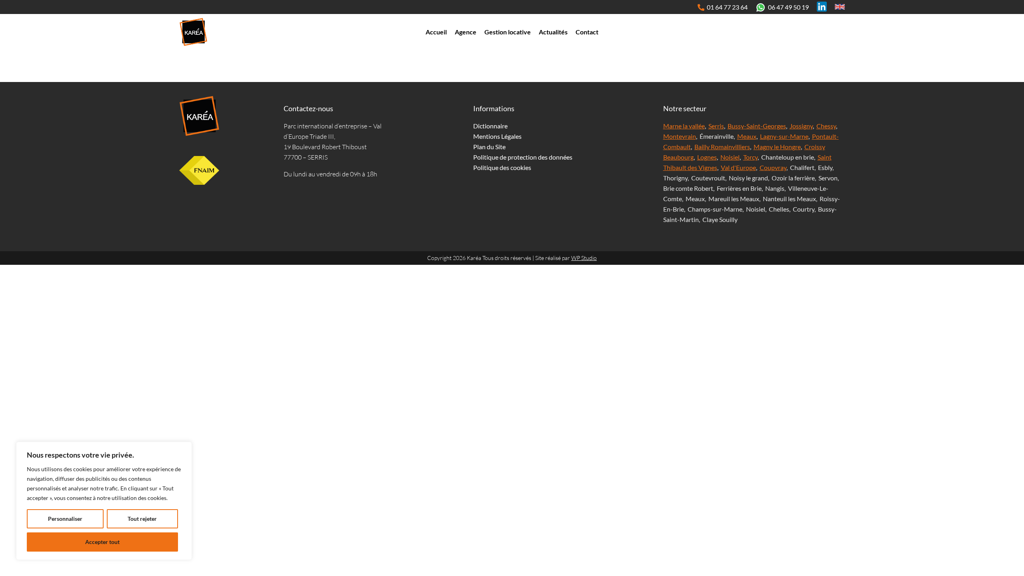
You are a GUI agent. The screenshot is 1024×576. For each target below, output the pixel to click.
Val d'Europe (738, 167)
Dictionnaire (490, 126)
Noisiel (730, 157)
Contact (587, 32)
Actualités (553, 32)
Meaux (746, 136)
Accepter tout (102, 541)
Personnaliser (65, 518)
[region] (104, 501)
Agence (465, 32)
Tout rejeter (142, 518)
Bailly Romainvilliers (722, 146)
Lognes (707, 157)
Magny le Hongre (777, 146)
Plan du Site (489, 146)
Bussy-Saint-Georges (757, 126)
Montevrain (679, 136)
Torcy (750, 157)
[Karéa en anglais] (840, 7)
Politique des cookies (502, 167)
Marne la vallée (684, 126)
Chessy (826, 126)
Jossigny (801, 126)
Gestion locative (507, 32)
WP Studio (584, 257)
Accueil (436, 32)
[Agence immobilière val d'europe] (193, 32)
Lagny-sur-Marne (784, 136)
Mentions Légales (497, 136)
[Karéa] (199, 116)
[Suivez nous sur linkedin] (822, 7)
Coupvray (773, 167)
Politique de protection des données (522, 157)
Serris (716, 126)
